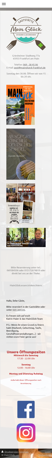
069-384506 (19, 309)
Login (48, 451)
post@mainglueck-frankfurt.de (29, 67)
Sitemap (24, 451)
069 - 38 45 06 (30, 64)
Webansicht (45, 454)
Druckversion (11, 451)
